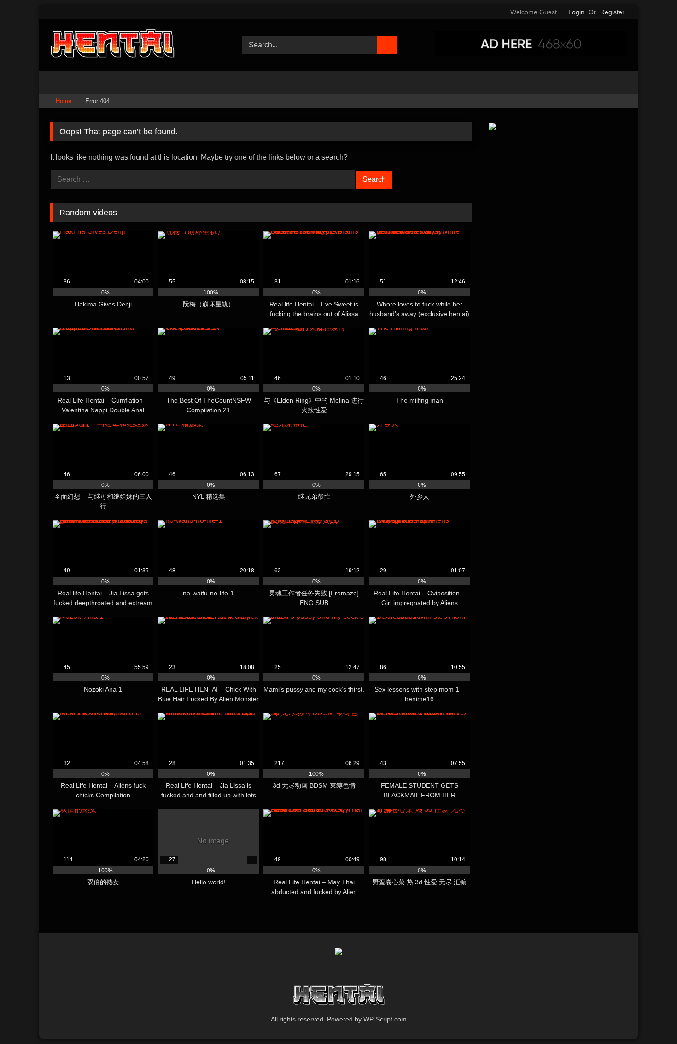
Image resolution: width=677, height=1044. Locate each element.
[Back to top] (649, 1017)
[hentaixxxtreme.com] (112, 45)
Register (612, 12)
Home (63, 101)
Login (576, 12)
